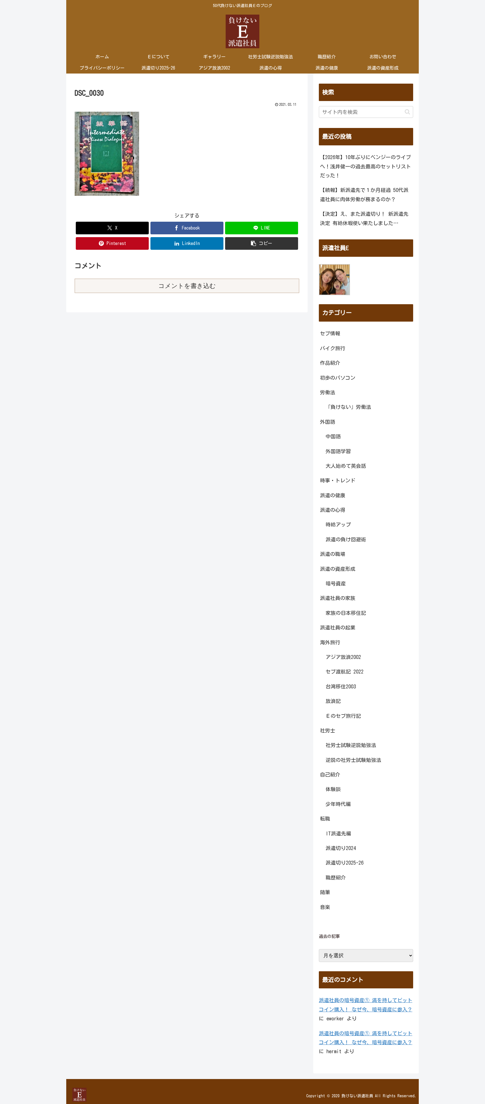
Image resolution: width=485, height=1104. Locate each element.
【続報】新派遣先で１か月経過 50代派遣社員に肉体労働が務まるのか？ (364, 194)
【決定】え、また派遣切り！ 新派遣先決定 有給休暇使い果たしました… (364, 218)
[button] (261, 243)
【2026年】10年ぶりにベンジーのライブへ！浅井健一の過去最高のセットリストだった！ (365, 166)
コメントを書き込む (187, 285)
